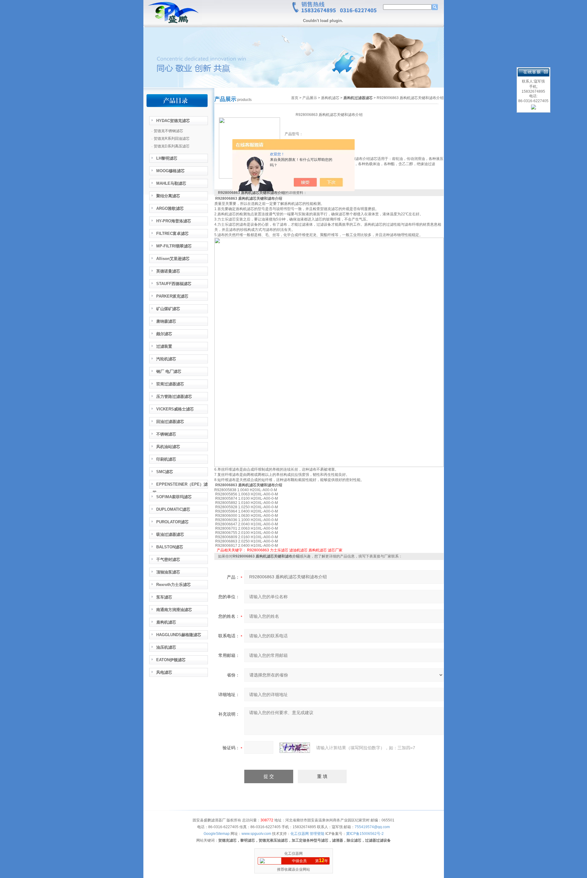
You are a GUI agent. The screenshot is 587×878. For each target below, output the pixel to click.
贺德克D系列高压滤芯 (172, 146)
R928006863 (258, 550)
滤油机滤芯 (298, 550)
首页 (294, 98)
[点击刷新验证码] (294, 748)
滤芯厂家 (335, 550)
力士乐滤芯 (279, 550)
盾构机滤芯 (330, 98)
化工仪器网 (293, 853)
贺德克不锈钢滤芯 (168, 131)
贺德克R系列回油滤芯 (172, 138)
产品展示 (309, 98)
